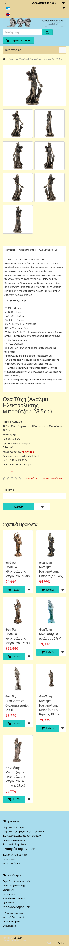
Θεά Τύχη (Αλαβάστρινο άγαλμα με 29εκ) (50, 633)
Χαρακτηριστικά (27, 249)
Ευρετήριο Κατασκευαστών (16, 881)
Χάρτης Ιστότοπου (12, 863)
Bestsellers (8, 890)
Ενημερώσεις (9, 926)
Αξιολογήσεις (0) (48, 249)
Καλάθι (19, 506)
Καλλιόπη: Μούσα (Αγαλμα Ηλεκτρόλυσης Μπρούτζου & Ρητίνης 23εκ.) (16, 777)
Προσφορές (8, 902)
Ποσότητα (8, 489)
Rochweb (62, 943)
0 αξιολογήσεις (31, 478)
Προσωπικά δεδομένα (14, 840)
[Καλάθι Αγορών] (63, 8)
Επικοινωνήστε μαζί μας (15, 854)
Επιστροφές (9, 859)
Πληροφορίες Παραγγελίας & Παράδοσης (23, 831)
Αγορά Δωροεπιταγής (14, 885)
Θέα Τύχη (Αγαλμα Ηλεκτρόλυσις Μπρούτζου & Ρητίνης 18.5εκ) (50, 705)
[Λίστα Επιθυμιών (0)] (63, 2)
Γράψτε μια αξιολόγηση (51, 478)
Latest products (10, 894)
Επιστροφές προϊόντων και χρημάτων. (22, 835)
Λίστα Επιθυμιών (11, 921)
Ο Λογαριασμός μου (44, 2)
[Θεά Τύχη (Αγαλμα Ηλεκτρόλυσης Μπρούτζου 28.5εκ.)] (34, 85)
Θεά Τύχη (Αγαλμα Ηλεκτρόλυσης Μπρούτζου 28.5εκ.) (36, 59)
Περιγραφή (10, 249)
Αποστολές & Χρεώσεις (14, 844)
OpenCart (18, 938)
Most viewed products (14, 898)
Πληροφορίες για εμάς (14, 827)
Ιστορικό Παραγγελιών (14, 917)
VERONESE (28, 451)
